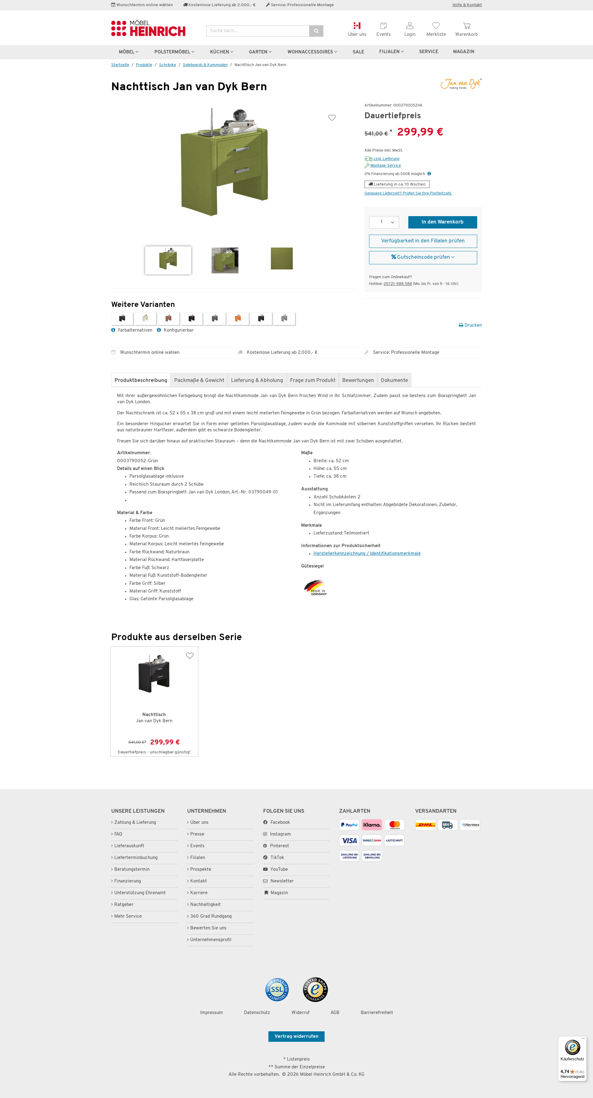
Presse (197, 834)
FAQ (118, 834)
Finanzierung (127, 881)
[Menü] (583, 1040)
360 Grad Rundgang (211, 916)
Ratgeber (123, 905)
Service (428, 51)
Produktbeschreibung (141, 380)
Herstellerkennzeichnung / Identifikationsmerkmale (367, 553)
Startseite (120, 65)
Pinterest (279, 846)
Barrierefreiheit (377, 1013)
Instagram (280, 834)
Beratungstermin (131, 869)
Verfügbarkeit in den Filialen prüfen (423, 241)
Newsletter (281, 881)
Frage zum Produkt (312, 380)
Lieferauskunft (129, 846)
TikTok (277, 858)
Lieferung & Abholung (257, 380)
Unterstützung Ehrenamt (140, 893)
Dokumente (394, 380)
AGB (334, 1013)
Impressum (211, 1013)
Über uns (199, 822)
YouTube (278, 869)
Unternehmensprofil (210, 940)
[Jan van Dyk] (457, 84)
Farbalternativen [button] (134, 330)
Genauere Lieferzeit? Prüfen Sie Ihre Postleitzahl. (408, 193)
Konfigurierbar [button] (178, 330)
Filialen (390, 51)
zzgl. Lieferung (386, 159)
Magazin (278, 893)
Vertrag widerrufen (296, 1036)
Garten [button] (259, 52)
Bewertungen (358, 380)
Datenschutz (257, 1013)
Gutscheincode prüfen (423, 257)
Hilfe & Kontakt (467, 5)
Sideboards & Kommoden (205, 65)
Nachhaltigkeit (205, 905)
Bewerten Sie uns (208, 928)
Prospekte (200, 869)
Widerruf (300, 1013)
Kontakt (198, 881)
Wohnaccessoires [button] (311, 52)
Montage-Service (385, 166)
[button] (429, 174)
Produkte (144, 65)
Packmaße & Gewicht (199, 380)
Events (197, 846)
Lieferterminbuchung (136, 858)
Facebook (280, 822)
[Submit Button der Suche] (316, 31)
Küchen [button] (220, 52)
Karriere (199, 893)
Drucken (472, 325)
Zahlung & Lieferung (135, 822)
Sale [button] (358, 52)
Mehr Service (128, 916)
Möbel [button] (127, 52)
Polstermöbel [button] (172, 52)
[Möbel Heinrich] (154, 28)
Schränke (167, 65)
